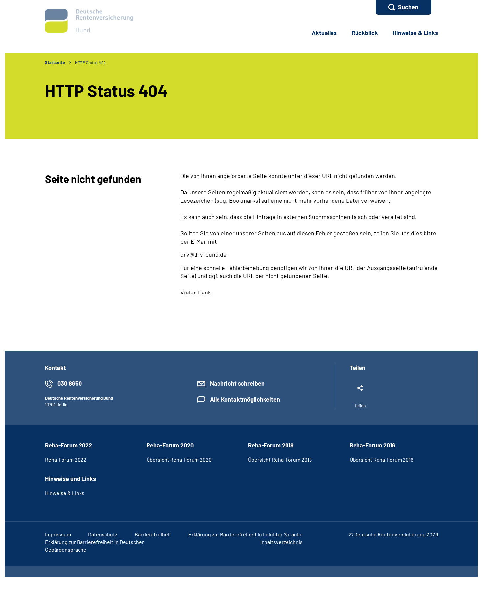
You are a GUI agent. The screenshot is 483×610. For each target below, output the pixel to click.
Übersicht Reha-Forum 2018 (280, 459)
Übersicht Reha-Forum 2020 (179, 459)
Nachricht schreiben (237, 383)
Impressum (58, 534)
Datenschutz (102, 534)
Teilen (360, 405)
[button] (403, 7)
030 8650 (70, 383)
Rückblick (365, 32)
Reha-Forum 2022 (65, 459)
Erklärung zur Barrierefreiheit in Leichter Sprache (245, 534)
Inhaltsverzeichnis (281, 542)
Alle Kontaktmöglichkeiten (245, 399)
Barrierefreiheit (153, 534)
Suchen (408, 7)
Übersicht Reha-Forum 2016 (381, 459)
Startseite (55, 62)
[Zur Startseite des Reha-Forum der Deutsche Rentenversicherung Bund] (89, 21)
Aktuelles (324, 32)
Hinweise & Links (415, 32)
